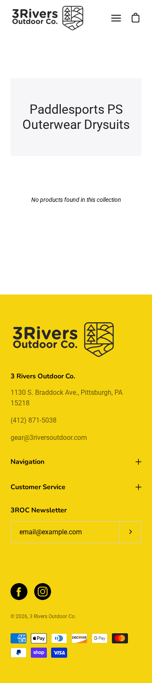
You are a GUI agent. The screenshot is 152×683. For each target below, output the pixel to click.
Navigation (27, 461)
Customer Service (38, 487)
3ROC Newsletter (39, 510)
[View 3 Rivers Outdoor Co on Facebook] (19, 591)
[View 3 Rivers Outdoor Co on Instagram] (42, 591)
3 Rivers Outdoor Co (52, 616)
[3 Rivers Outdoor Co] (48, 18)
